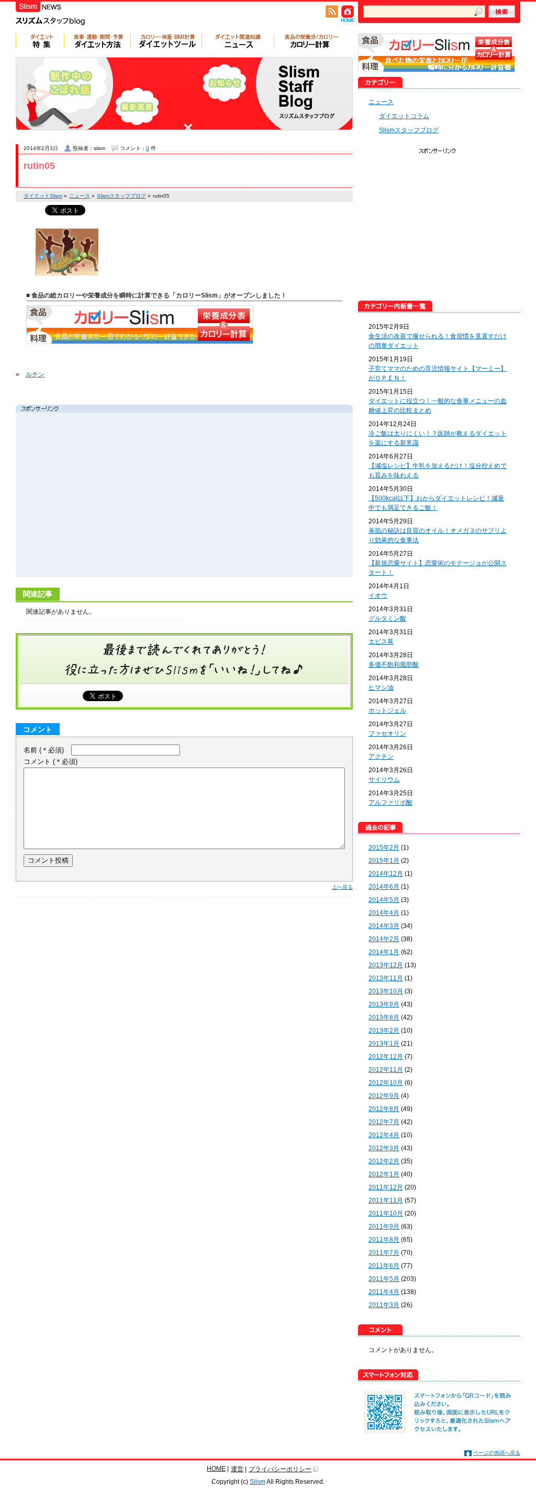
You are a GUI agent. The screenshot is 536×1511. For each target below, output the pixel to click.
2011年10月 (385, 1213)
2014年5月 (383, 899)
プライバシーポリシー (280, 1469)
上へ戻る (342, 887)
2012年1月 (383, 1174)
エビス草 (381, 641)
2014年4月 (383, 913)
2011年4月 (383, 1292)
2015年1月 (383, 860)
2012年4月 (383, 1135)
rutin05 (39, 166)
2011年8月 (383, 1239)
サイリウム (384, 779)
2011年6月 (383, 1265)
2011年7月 (383, 1252)
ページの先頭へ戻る (496, 1453)
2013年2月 (383, 1030)
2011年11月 (385, 1200)
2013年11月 (385, 978)
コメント (50, 761)
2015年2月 (383, 847)
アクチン (381, 756)
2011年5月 (383, 1279)
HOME (216, 1468)
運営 (237, 1469)
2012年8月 (383, 1109)
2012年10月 (385, 1082)
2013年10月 (385, 991)
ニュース (381, 102)
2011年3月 (383, 1305)
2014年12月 (385, 873)
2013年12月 (385, 965)
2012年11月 (385, 1069)
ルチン (35, 374)
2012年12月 (385, 1056)
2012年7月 (383, 1122)
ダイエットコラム (404, 116)
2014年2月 (383, 939)
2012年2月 (383, 1161)
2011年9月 (383, 1226)
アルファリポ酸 (390, 802)
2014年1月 (383, 952)
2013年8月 (383, 1017)
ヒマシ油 (381, 687)
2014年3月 (383, 926)
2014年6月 (383, 886)
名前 (44, 750)
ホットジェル (387, 710)
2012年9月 (383, 1096)
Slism (257, 1481)
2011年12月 (385, 1187)
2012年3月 (383, 1148)
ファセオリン (387, 733)
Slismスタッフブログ (409, 130)
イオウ (377, 595)
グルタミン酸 (387, 618)
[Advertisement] (117, 496)
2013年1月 (383, 1043)
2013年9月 (383, 1004)
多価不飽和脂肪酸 (393, 664)
